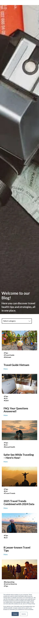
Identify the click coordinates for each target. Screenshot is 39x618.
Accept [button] (15, 614)
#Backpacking (9, 582)
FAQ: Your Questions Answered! (16, 410)
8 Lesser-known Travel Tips (17, 549)
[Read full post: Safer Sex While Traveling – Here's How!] (19, 430)
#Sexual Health (9, 447)
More (6, 369)
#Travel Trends (9, 493)
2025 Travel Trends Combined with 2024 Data (19, 502)
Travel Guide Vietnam (16, 365)
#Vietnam (7, 357)
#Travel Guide (9, 355)
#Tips (6, 353)
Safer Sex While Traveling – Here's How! (19, 456)
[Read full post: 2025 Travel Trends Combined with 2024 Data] (19, 477)
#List (6, 398)
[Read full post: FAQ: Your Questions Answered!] (19, 384)
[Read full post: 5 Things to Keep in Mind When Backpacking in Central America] (19, 569)
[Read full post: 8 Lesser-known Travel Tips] (19, 523)
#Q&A (6, 400)
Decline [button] (24, 614)
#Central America (10, 584)
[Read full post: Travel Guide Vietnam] (19, 340)
